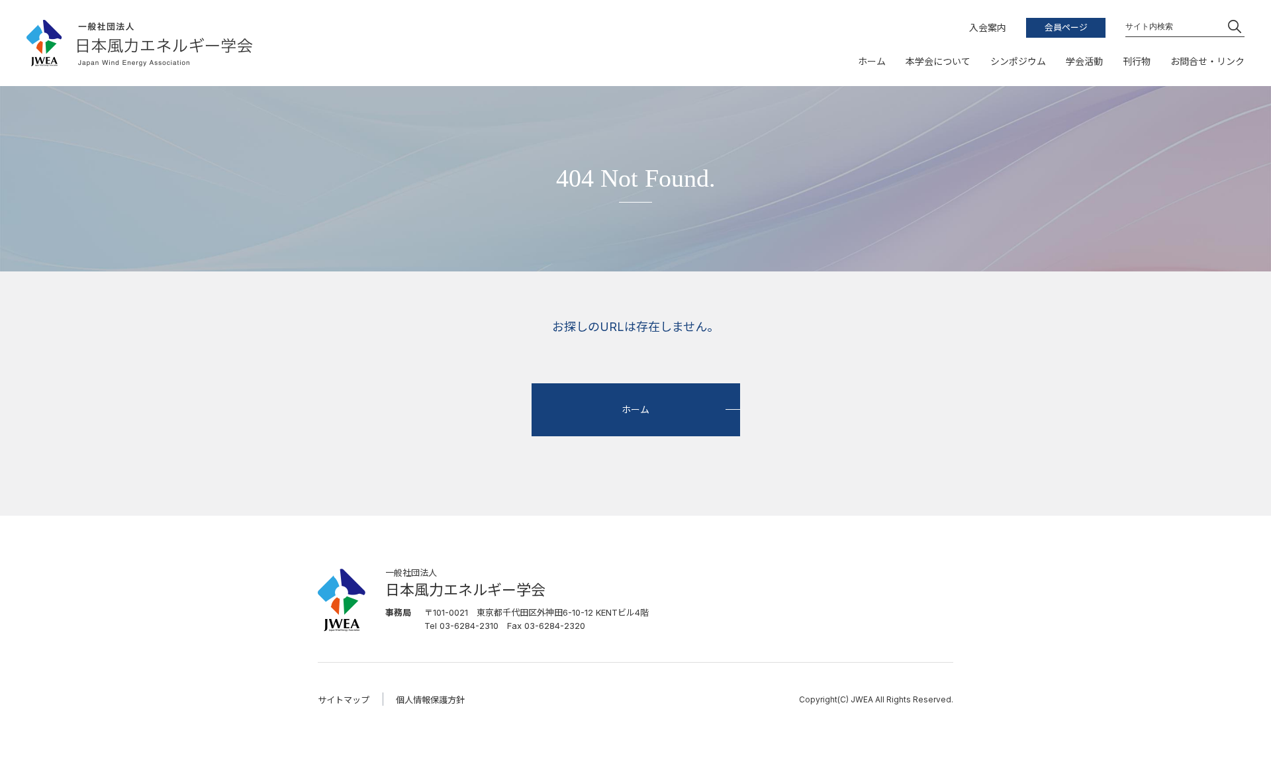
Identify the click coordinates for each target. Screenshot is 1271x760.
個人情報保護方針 (430, 699)
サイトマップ (343, 699)
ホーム (635, 409)
